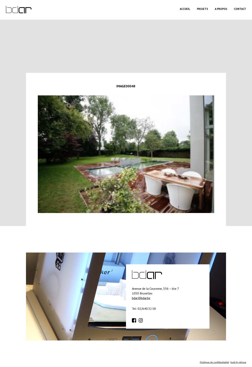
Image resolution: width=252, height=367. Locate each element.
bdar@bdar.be (141, 298)
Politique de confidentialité (214, 362)
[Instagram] (142, 320)
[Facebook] (135, 320)
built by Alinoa (238, 362)
